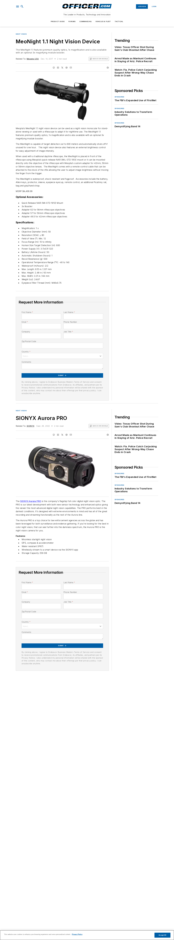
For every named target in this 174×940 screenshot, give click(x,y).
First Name (27, 312)
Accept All (162, 935)
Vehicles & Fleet (103, 21)
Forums (72, 21)
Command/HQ (85, 21)
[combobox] (62, 356)
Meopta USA (33, 59)
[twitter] (62, 67)
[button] (17, 6)
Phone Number (70, 322)
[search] (22, 6)
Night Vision (21, 34)
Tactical (119, 21)
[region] (87, 935)
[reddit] (66, 67)
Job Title (68, 331)
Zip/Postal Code (29, 341)
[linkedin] (58, 67)
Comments (26, 362)
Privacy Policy (77, 934)
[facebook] (54, 67)
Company (26, 331)
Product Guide (58, 21)
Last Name (69, 312)
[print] (108, 67)
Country (26, 351)
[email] (71, 67)
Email (25, 322)
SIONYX (30, 426)
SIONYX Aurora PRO (30, 501)
